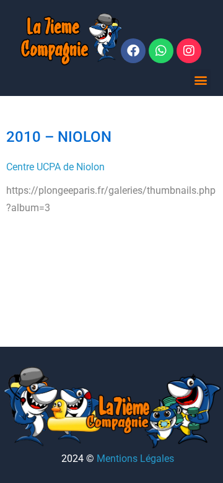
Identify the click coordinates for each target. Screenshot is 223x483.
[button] (200, 79)
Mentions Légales (135, 458)
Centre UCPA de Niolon (55, 167)
